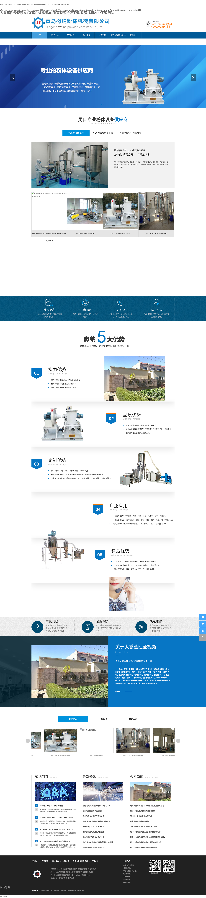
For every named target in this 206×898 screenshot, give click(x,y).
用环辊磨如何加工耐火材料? (93, 827)
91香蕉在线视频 (128, 865)
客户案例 (86, 35)
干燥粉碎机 (127, 879)
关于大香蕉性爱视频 (118, 38)
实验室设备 (127, 882)
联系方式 (134, 35)
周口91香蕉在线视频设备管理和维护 (143, 847)
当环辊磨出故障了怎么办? (92, 811)
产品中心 (55, 35)
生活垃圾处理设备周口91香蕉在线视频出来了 (56, 818)
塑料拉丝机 (80, 890)
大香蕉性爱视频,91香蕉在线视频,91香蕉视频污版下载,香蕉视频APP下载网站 (57, 13)
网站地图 (71, 878)
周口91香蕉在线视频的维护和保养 (142, 811)
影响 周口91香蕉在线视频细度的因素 (96, 821)
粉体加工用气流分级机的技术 (93, 832)
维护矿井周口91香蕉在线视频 (141, 816)
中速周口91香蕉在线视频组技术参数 (143, 827)
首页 (39, 35)
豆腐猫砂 (63, 890)
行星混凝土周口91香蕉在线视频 (51, 806)
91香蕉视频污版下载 (129, 871)
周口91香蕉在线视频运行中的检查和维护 (145, 832)
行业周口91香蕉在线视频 (139, 821)
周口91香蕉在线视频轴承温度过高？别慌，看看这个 (58, 829)
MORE (117, 691)
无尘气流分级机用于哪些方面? (94, 816)
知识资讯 (102, 35)
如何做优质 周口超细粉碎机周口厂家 (96, 806)
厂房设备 (71, 35)
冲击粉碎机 (127, 876)
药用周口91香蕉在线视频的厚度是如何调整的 (147, 806)
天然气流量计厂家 (46, 890)
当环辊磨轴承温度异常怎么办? (94, 847)
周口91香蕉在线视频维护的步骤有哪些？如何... (147, 837)
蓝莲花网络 (63, 878)
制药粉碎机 (127, 874)
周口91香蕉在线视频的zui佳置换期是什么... (146, 842)
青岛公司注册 (71, 890)
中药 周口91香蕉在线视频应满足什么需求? (98, 842)
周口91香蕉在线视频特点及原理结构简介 (55, 841)
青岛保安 (56, 890)
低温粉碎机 (127, 868)
